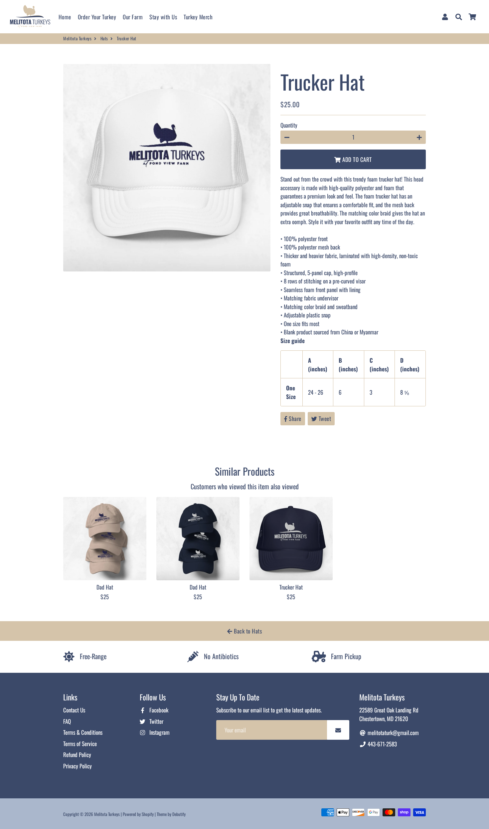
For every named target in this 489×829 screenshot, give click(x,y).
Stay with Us (163, 17)
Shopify (148, 814)
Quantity (288, 125)
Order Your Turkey (97, 17)
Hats (104, 38)
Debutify (179, 814)
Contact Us (74, 710)
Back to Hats (247, 631)
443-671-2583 (381, 744)
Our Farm (133, 17)
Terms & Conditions (82, 732)
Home (65, 17)
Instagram (159, 732)
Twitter (155, 721)
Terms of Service (80, 743)
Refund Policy (77, 754)
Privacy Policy (77, 766)
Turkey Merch (198, 17)
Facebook (158, 710)
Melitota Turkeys (77, 38)
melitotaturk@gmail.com (392, 732)
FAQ (67, 721)
